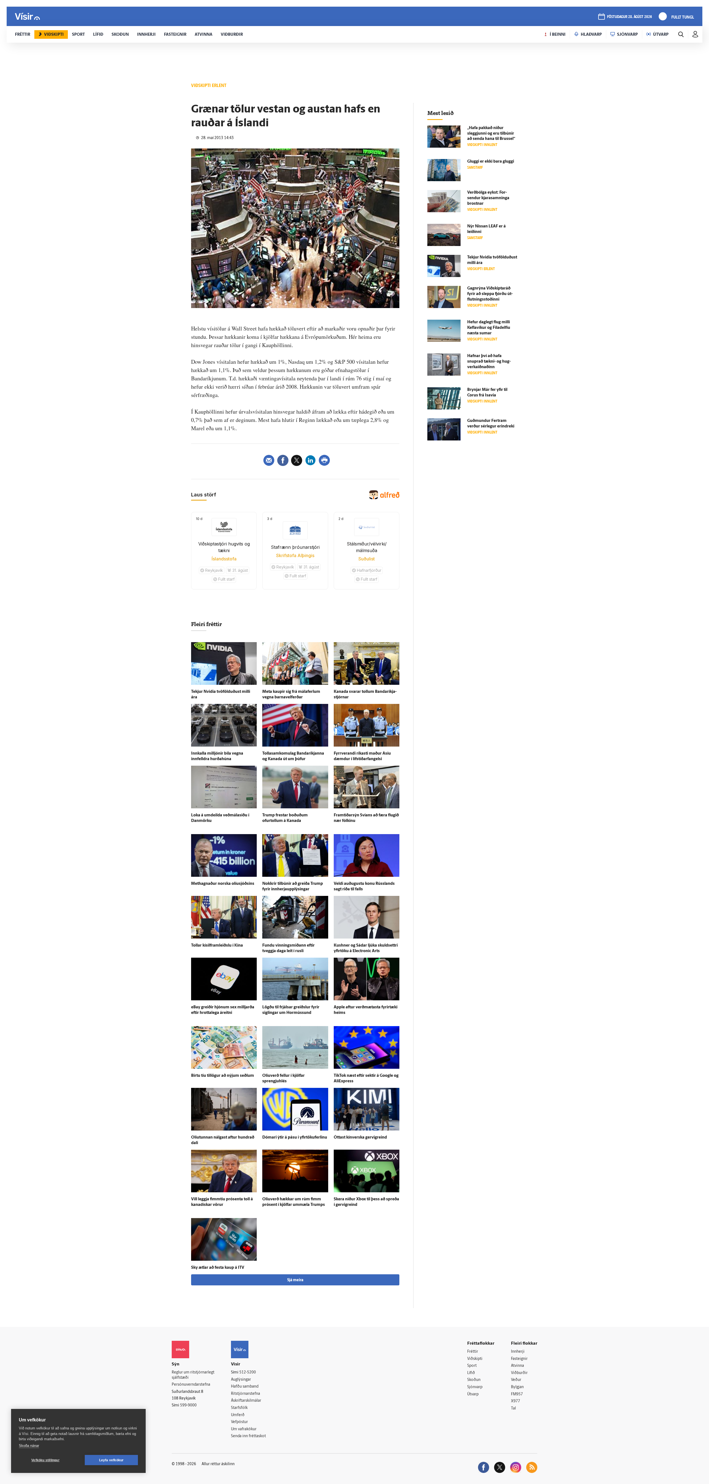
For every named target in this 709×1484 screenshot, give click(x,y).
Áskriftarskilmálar (246, 1401)
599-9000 (188, 1405)
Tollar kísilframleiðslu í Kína (217, 946)
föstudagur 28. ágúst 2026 (629, 17)
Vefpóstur (239, 1422)
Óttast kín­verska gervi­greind (360, 1138)
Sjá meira (295, 1280)
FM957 (517, 1394)
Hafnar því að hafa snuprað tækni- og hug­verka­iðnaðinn (489, 361)
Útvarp (473, 1394)
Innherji (518, 1352)
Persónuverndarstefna (191, 1385)
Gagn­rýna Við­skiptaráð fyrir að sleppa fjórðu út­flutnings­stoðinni (490, 294)
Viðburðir (519, 1373)
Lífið (471, 1373)
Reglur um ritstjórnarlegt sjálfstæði (193, 1375)
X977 (515, 1401)
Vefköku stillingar (45, 1460)
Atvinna (517, 1366)
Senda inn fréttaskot (248, 1436)
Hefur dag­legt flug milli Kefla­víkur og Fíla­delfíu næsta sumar (488, 327)
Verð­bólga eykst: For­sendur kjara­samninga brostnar (488, 198)
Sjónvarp (474, 1387)
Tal (513, 1408)
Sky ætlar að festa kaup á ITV (217, 1268)
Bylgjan (517, 1387)
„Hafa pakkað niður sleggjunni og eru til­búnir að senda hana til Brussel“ (491, 133)
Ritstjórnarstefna (245, 1394)
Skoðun (474, 1380)
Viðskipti (474, 1359)
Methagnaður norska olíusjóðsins (222, 884)
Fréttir (472, 1352)
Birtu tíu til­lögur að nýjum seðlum (222, 1076)
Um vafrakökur (243, 1429)
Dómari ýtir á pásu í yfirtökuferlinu (294, 1138)
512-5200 (247, 1372)
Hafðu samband (244, 1387)
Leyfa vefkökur (111, 1460)
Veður (516, 1380)
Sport (472, 1366)
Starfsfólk (239, 1408)
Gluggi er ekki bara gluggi (490, 162)
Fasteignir (519, 1359)
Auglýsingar (241, 1380)
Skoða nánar (29, 1446)
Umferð (238, 1415)
